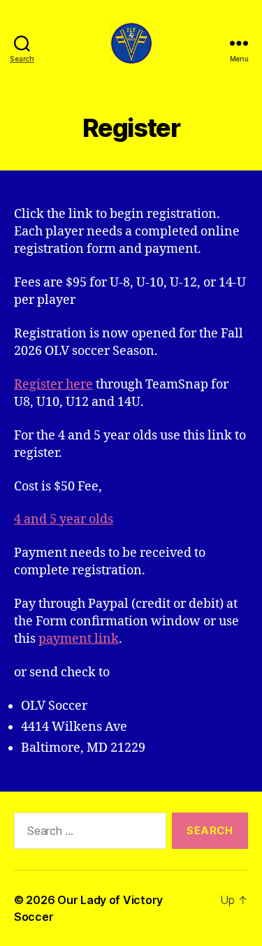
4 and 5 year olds (63, 519)
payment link (78, 639)
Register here (53, 385)
